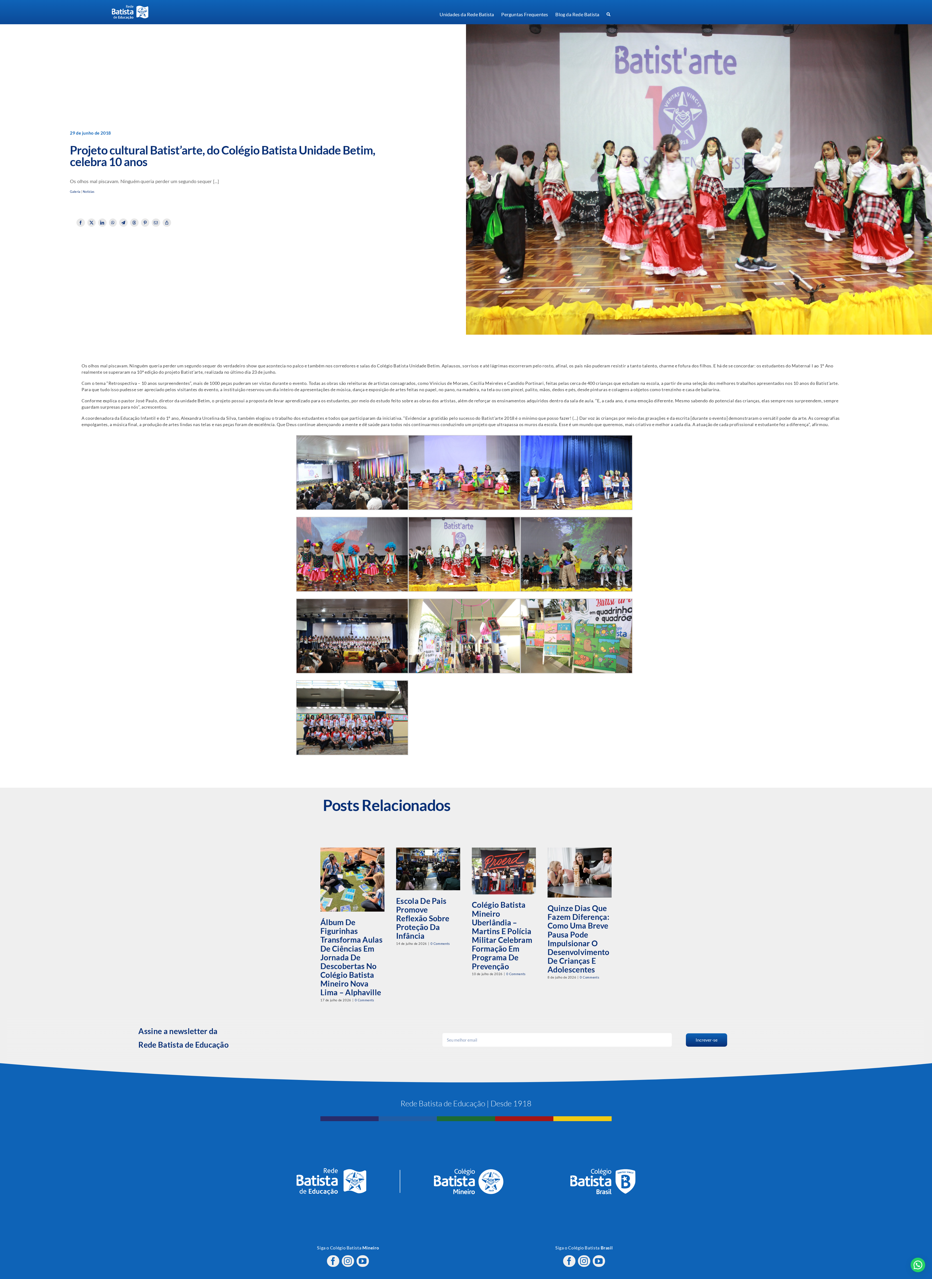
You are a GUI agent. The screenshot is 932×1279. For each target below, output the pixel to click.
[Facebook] (80, 222)
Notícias (88, 192)
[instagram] (348, 1261)
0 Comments (364, 1000)
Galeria (75, 192)
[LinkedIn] (102, 222)
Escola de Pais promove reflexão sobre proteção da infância (422, 918)
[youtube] (363, 1261)
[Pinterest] (145, 222)
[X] (91, 222)
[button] (918, 1265)
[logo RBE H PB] (130, 7)
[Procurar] (608, 14)
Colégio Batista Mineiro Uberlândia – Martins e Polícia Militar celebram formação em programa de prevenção (502, 935)
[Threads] (134, 222)
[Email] (155, 222)
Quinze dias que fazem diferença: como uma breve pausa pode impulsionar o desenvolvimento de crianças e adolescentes (578, 938)
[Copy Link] (166, 222)
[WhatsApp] (113, 222)
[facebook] (333, 1261)
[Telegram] (123, 222)
